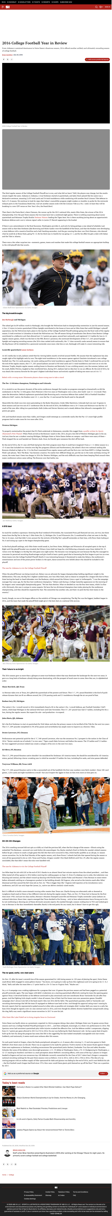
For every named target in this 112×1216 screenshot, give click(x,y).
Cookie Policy (50, 1192)
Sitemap (48, 1195)
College (11, 1175)
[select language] (101, 7)
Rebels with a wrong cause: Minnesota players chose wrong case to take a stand (33, 377)
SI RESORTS (46, 2)
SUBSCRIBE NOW (66, 2)
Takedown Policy (64, 1192)
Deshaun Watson (41, 217)
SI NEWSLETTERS (24, 2)
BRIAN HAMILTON (19, 1150)
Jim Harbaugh (8, 319)
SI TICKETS (36, 2)
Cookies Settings (30, 1199)
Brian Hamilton (7, 55)
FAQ (74, 1195)
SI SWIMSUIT (11, 2)
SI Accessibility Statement (33, 1195)
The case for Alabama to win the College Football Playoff (24, 568)
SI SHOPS (55, 2)
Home (4, 1175)
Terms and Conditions (80, 1192)
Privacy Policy (29, 1192)
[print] (15, 1164)
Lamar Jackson (27, 350)
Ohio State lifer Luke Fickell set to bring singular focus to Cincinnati (28, 1017)
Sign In (107, 7)
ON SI (4, 2)
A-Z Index (61, 1195)
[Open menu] (3, 7)
